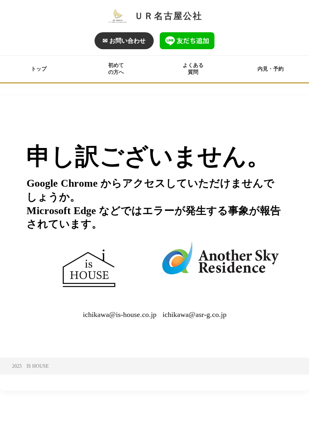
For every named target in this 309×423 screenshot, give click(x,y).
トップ (39, 69)
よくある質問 (193, 68)
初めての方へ (116, 68)
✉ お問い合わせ (124, 41)
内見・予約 (271, 69)
